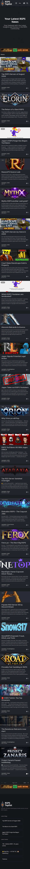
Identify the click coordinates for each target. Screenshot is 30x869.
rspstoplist (3, 87)
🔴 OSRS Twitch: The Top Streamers (11, 699)
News (3, 93)
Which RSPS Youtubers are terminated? (12, 295)
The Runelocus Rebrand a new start (13, 730)
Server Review (5, 499)
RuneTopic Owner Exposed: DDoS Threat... (12, 573)
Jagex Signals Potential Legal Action (13, 357)
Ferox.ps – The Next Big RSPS (13, 543)
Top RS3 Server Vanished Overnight (11, 480)
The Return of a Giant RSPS (12, 109)
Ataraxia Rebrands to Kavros (13, 327)
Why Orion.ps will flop (10, 418)
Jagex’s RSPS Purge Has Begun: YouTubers (14, 142)
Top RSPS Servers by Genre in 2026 (13, 233)
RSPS (3, 58)
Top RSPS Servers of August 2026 (13, 75)
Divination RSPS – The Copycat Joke (14, 512)
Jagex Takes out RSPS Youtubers (15, 387)
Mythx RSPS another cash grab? (14, 201)
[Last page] (28, 783)
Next (25, 782)
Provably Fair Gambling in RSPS (14, 667)
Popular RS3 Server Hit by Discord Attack (12, 606)
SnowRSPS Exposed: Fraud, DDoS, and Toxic (12, 637)
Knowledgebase (5, 344)
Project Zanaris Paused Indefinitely (10, 761)
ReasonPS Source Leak (10, 172)
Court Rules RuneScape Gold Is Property (14, 264)
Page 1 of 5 (14, 782)
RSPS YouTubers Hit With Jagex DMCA (14, 448)
